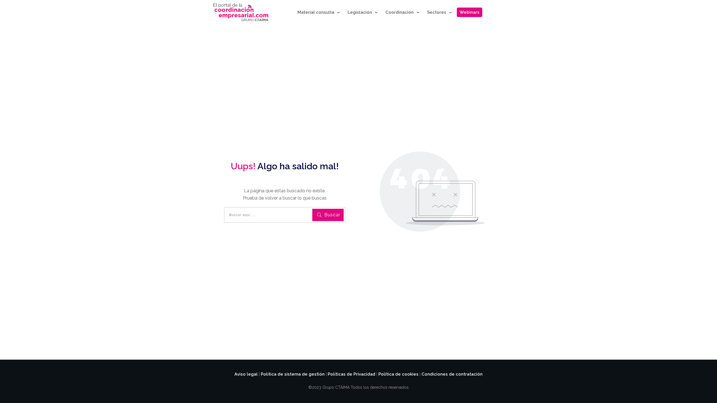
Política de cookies (398, 374)
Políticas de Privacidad (351, 374)
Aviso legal (246, 374)
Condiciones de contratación (452, 374)
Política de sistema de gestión (293, 374)
